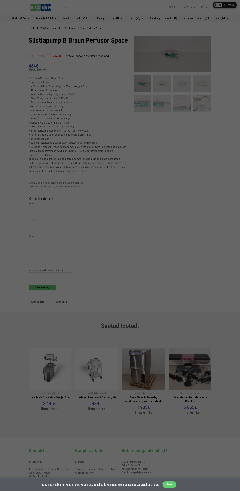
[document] (120, 245)
